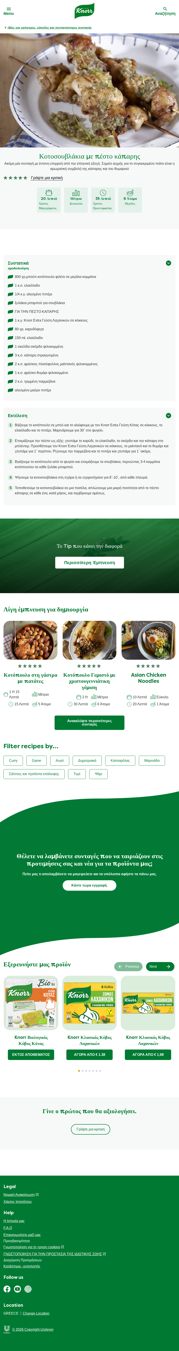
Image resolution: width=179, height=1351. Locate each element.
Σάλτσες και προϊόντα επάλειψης (34, 774)
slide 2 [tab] (82, 1071)
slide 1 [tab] (79, 1071)
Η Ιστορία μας (14, 1221)
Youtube (17, 1289)
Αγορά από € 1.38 (89, 1054)
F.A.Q (7, 1228)
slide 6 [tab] (96, 1071)
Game (36, 760)
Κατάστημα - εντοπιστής (21, 1266)
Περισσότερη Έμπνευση (89, 562)
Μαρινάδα (152, 760)
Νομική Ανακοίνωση (19, 1195)
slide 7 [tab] (100, 1071)
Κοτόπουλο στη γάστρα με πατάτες (30, 678)
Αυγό (60, 760)
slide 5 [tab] (93, 1071)
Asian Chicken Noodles (148, 678)
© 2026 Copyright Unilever (32, 1329)
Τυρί (77, 774)
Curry (13, 760)
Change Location (36, 1313)
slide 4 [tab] (89, 1071)
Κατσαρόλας (120, 760)
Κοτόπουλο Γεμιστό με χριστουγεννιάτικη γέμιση (89, 681)
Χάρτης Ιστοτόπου (17, 1202)
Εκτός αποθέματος (31, 1054)
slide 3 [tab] (86, 1071)
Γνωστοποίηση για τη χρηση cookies (31, 1247)
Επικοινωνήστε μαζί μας (22, 1235)
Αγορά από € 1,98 (148, 1054)
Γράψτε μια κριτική (91, 1129)
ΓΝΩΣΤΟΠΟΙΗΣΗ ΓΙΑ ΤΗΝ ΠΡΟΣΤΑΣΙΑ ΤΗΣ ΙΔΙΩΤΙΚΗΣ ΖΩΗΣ (52, 1254)
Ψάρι (98, 774)
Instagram (27, 1289)
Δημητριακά (87, 760)
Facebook (6, 1289)
